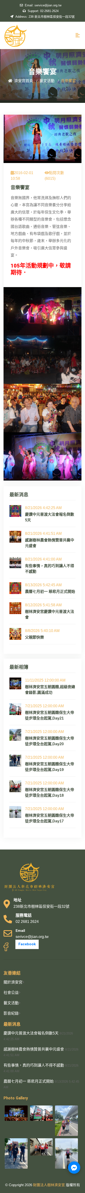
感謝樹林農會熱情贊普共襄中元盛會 (34, 1049)
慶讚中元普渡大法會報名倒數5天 (31, 1033)
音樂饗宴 (20, 188)
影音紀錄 (11, 1013)
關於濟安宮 (13, 982)
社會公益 (11, 993)
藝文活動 (11, 1003)
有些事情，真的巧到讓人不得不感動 (34, 1065)
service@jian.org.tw (43, 5)
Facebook (27, 944)
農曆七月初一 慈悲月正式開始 (29, 1081)
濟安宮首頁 (23, 81)
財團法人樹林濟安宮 (49, 1185)
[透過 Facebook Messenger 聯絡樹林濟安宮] (74, 1167)
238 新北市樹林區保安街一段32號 (45, 16)
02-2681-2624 (43, 11)
